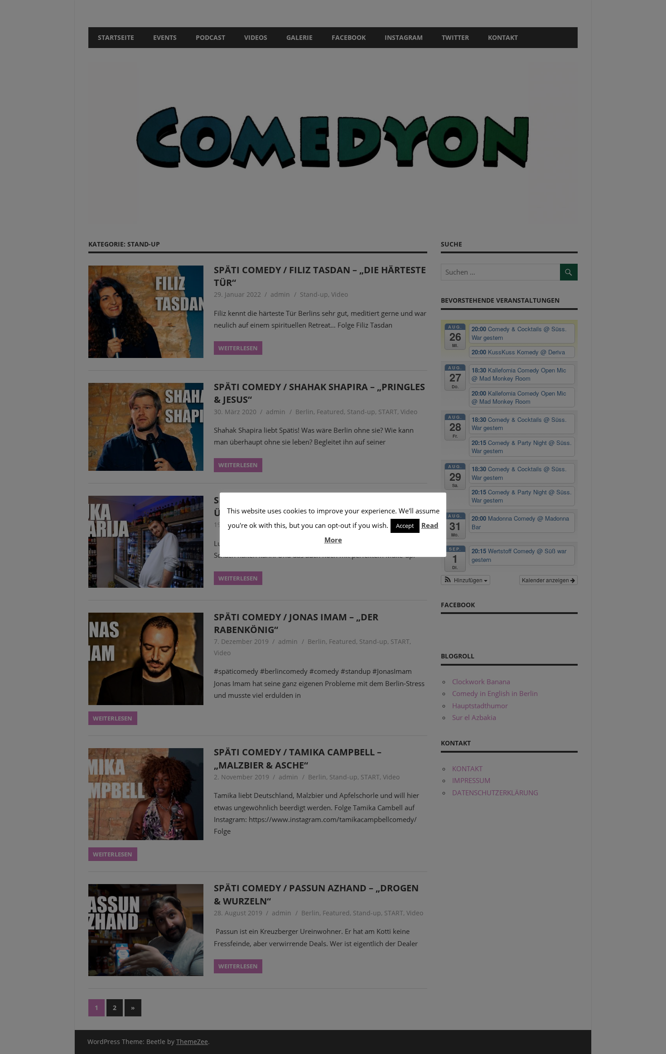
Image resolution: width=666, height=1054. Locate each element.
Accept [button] (405, 526)
